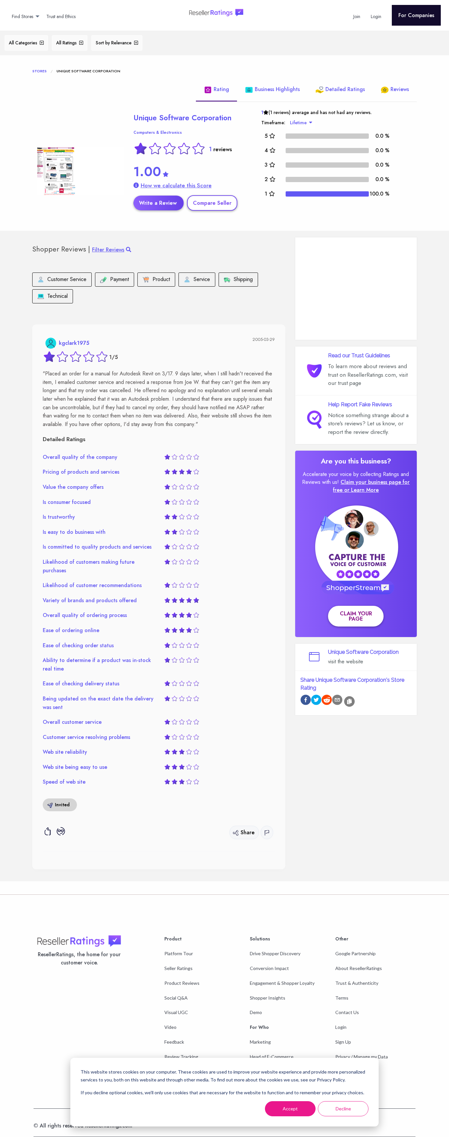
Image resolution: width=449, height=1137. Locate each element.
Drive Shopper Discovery (275, 953)
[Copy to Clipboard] (349, 701)
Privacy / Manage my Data (361, 1056)
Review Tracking (181, 1056)
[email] (337, 701)
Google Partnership (355, 953)
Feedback (174, 1042)
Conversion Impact (269, 968)
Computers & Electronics (157, 132)
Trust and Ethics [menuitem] (61, 16)
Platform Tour (178, 953)
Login (340, 1027)
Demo (256, 1012)
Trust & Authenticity (356, 983)
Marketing (260, 1042)
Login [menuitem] (376, 16)
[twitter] (316, 701)
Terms (341, 998)
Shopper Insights (267, 998)
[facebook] (305, 701)
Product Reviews (182, 983)
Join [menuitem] (356, 16)
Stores (39, 71)
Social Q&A (176, 998)
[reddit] (326, 701)
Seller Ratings (178, 968)
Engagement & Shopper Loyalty (282, 983)
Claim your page (356, 616)
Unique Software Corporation (182, 117)
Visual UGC (176, 1012)
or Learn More (361, 490)
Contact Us (347, 1012)
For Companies (416, 15)
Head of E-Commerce (272, 1056)
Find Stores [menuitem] (22, 16)
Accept (290, 1108)
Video (170, 1027)
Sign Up (343, 1042)
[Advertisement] (356, 289)
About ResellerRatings (358, 968)
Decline (343, 1108)
